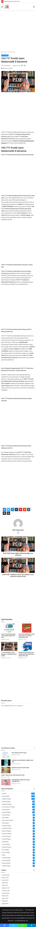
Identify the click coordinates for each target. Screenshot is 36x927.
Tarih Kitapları (6, 809)
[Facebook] (4, 509)
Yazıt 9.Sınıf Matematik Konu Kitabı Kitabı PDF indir (8, 635)
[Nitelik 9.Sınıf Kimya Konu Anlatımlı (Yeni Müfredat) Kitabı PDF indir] (27, 646)
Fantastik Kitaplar (7, 828)
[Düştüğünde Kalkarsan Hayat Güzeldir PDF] (5, 782)
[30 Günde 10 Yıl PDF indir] (5, 755)
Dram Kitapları (6, 844)
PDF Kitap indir (6, 65)
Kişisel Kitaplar (6, 815)
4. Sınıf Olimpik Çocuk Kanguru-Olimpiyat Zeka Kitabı (8, 654)
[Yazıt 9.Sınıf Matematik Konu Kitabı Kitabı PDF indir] (9, 628)
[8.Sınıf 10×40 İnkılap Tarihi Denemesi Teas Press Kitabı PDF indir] (27, 628)
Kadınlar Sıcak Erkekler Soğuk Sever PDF (22, 761)
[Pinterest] (20, 509)
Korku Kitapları (6, 852)
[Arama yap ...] (34, 7)
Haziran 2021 (5, 893)
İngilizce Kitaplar (6, 799)
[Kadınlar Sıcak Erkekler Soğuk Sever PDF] (5, 762)
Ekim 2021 (5, 885)
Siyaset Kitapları (6, 825)
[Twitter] (8, 509)
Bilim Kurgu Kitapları (7, 820)
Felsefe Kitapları (6, 812)
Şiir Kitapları (5, 841)
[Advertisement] (18, 30)
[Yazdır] (8, 513)
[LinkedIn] (12, 509)
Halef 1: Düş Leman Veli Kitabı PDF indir (13, 775)
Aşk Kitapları (5, 823)
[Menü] (2, 7)
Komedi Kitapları (6, 839)
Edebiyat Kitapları (7, 804)
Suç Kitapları (5, 849)
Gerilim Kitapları (6, 865)
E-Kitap (4, 793)
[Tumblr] (16, 509)
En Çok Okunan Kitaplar (8, 807)
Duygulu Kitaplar (6, 847)
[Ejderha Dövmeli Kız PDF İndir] (5, 770)
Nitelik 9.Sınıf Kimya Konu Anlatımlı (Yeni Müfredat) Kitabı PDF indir (26, 654)
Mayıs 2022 (5, 877)
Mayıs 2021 (5, 895)
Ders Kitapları (11, 52)
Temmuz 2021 (6, 890)
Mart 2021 (5, 901)
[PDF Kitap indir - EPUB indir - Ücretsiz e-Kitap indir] (6, 6)
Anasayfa (4, 52)
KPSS (3, 855)
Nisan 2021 (5, 898)
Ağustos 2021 (6, 888)
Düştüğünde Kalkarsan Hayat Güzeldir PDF (21, 780)
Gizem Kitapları (6, 863)
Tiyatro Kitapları (6, 836)
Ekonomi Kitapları (6, 833)
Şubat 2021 (5, 903)
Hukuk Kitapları (6, 860)
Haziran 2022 (5, 875)
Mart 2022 (5, 882)
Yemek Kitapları (6, 857)
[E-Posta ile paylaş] (4, 513)
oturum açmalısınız (18, 705)
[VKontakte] (28, 509)
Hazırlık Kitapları (6, 801)
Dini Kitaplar (5, 817)
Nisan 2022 (5, 880)
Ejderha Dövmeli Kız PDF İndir (20, 767)
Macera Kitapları (6, 831)
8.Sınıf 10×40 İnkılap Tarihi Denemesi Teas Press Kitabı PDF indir (26, 635)
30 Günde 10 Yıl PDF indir (19, 753)
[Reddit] (24, 509)
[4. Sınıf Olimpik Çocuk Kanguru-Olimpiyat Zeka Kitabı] (9, 646)
